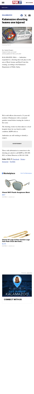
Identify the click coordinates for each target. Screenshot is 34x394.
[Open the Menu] (3, 2)
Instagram (5, 162)
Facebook (16, 159)
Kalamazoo (7, 15)
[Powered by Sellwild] (29, 273)
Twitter (22, 159)
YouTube (12, 162)
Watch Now (29, 2)
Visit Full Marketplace (26, 173)
